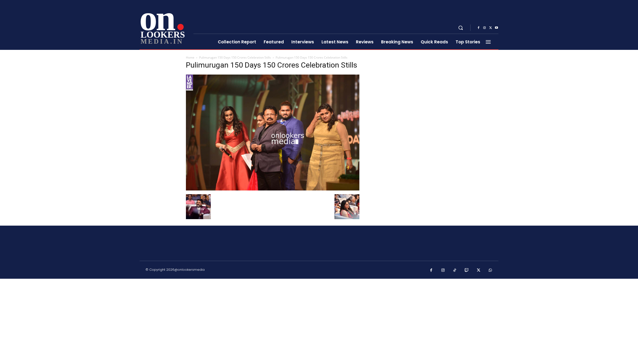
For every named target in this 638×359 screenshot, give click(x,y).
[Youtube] (496, 28)
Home (190, 57)
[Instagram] (484, 28)
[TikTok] (455, 270)
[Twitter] (490, 28)
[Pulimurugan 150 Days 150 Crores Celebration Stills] (272, 189)
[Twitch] (467, 270)
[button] (461, 28)
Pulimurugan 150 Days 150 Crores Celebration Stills (235, 57)
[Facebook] (478, 28)
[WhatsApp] (490, 270)
